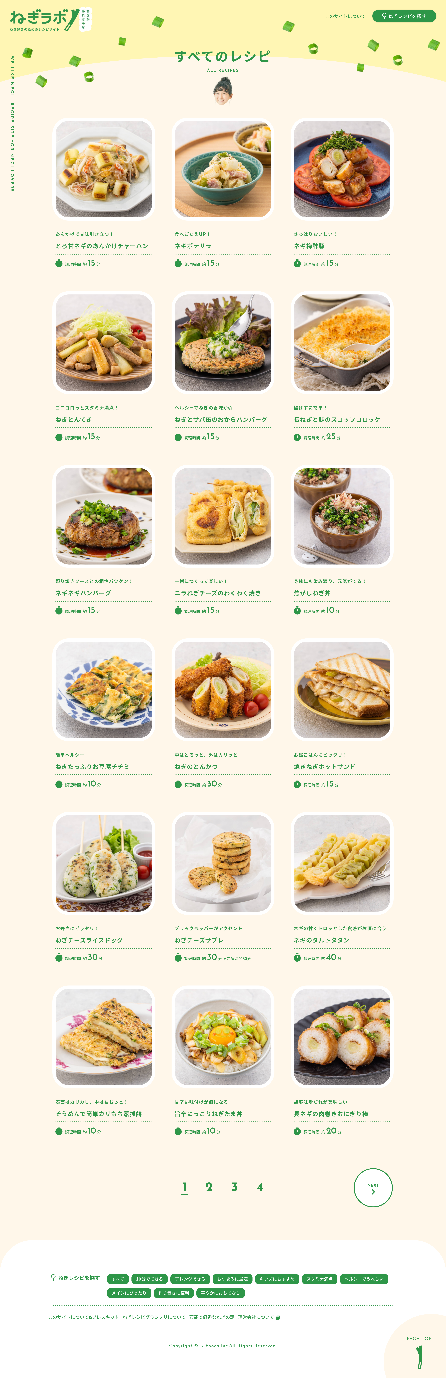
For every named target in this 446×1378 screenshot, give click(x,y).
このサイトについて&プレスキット (83, 1317)
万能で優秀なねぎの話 (211, 1317)
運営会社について (256, 1317)
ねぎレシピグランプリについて (154, 1317)
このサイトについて (345, 16)
